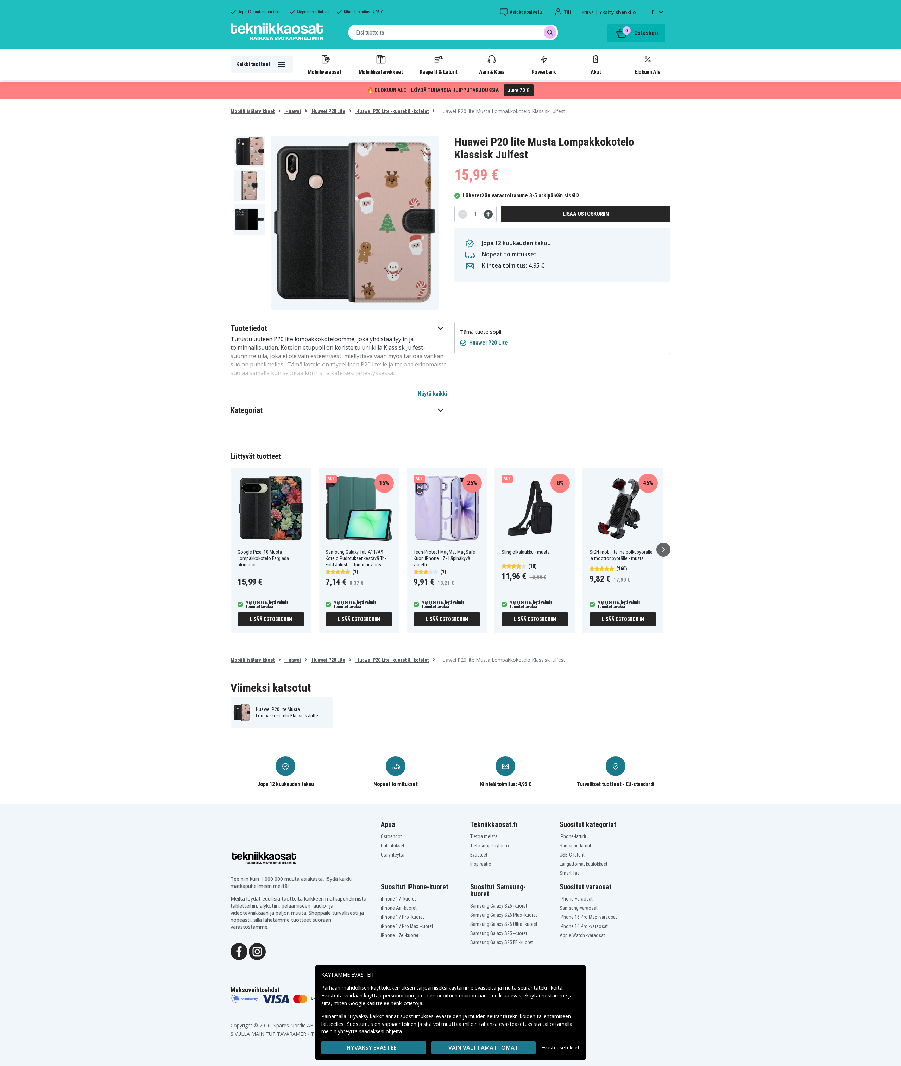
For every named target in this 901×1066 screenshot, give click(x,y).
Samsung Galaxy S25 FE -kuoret (501, 942)
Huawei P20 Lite (328, 111)
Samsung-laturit (575, 845)
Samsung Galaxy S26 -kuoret (498, 906)
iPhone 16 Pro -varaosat (584, 926)
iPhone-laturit (573, 836)
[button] (339, 328)
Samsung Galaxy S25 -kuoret (498, 933)
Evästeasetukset (560, 1047)
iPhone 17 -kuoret (398, 899)
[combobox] (453, 32)
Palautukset (392, 845)
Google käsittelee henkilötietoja (385, 1003)
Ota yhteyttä (392, 855)
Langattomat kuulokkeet (583, 864)
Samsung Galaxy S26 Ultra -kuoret (503, 924)
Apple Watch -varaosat (582, 935)
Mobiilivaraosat (324, 72)
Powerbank (543, 72)
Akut (596, 72)
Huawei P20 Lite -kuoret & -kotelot (392, 111)
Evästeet (478, 855)
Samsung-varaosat (579, 908)
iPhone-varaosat (576, 899)
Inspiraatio (480, 864)
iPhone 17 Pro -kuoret (402, 917)
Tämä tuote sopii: (481, 331)
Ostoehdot (391, 836)
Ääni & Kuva (491, 72)
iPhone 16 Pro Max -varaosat (588, 917)
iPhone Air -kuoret (399, 908)
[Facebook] (239, 951)
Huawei (292, 111)
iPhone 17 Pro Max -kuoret (407, 926)
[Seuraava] (663, 550)
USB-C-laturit (572, 855)
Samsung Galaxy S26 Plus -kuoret (503, 915)
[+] (488, 214)
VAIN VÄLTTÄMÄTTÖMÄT (483, 1048)
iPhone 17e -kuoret (399, 935)
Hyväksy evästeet (373, 1048)
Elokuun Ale (647, 72)
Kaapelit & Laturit (439, 72)
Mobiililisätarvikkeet (381, 72)
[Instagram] (257, 951)
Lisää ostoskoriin (586, 214)
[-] (462, 214)
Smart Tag (570, 873)
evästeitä (486, 987)
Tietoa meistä (484, 836)
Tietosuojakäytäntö (489, 845)
